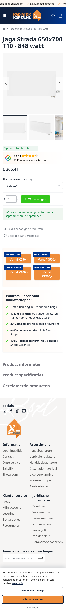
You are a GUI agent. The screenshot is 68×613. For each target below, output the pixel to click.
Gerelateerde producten (26, 386)
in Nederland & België (34, 307)
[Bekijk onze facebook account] (11, 411)
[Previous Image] (6, 83)
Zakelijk (8, 468)
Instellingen (33, 607)
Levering (9, 513)
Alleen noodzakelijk (32, 590)
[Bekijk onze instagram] (5, 411)
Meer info (17, 583)
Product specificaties (23, 375)
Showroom (10, 474)
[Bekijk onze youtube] (24, 411)
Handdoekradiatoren (44, 462)
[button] (15, 127)
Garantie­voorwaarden (47, 542)
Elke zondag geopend (39, 3)
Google (37, 330)
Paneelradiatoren (42, 451)
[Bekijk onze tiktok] (17, 411)
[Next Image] (59, 83)
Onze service (11, 462)
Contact (8, 456)
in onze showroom (34, 324)
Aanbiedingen (39, 486)
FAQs (6, 502)
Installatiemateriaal (43, 468)
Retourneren (11, 525)
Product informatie (21, 364)
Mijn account (12, 507)
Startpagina (4, 29)
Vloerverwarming (41, 474)
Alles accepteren (33, 599)
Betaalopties (11, 519)
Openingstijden (13, 451)
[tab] (33, 364)
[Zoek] (53, 15)
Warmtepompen (41, 480)
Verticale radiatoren (43, 456)
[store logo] (28, 15)
